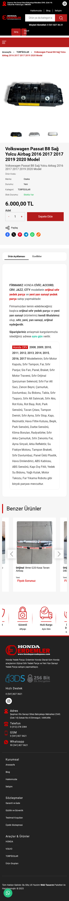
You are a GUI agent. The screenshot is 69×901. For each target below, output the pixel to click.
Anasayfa (6, 52)
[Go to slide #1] (16, 134)
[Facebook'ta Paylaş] (7, 234)
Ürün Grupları (12, 863)
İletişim (58, 10)
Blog (48, 10)
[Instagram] (9, 703)
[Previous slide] (7, 93)
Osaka (27, 179)
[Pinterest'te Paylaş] (20, 234)
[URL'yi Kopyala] (38, 234)
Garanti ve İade (13, 803)
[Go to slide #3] (52, 134)
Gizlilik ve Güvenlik (14, 810)
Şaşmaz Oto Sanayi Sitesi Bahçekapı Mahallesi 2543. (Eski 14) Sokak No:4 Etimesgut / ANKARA (29, 4)
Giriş (16, 32)
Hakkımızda (36, 10)
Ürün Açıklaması (16, 256)
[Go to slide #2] (34, 134)
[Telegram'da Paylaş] (26, 234)
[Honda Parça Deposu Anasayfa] (11, 17)
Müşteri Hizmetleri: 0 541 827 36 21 (46, 25)
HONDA (9, 841)
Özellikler (37, 256)
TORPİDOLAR (22, 52)
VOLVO (9, 849)
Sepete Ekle (45, 216)
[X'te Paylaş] (14, 234)
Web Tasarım (47, 885)
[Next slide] (61, 93)
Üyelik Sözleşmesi (14, 825)
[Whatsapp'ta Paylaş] (32, 234)
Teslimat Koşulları (14, 818)
